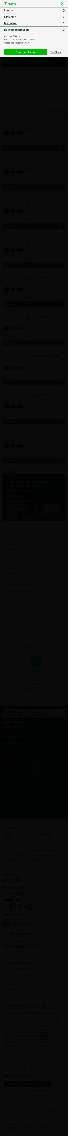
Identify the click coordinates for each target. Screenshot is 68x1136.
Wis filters (56, 52)
